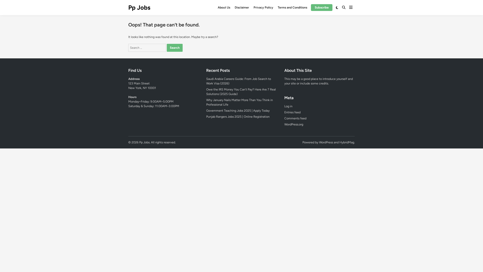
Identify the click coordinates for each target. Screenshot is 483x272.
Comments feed (295, 118)
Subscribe (322, 7)
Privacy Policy (263, 7)
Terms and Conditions (292, 7)
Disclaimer (242, 7)
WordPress (326, 142)
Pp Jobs (139, 7)
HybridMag (346, 142)
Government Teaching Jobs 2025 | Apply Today (238, 110)
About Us (224, 7)
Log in (288, 106)
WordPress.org (293, 124)
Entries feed (292, 112)
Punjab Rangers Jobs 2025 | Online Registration (238, 116)
